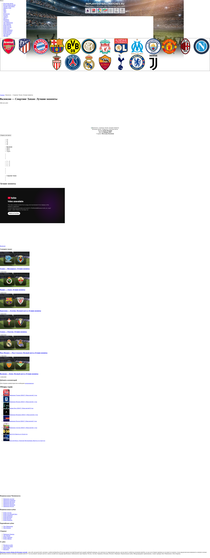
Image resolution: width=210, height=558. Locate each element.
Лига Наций (6, 34)
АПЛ (4, 12)
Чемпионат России (8, 506)
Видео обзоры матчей (9, 5)
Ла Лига (5, 15)
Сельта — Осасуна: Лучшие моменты (13, 332)
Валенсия (2, 246)
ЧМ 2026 (5, 36)
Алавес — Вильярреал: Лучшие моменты (15, 269)
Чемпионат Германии (9, 500)
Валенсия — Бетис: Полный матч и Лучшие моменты (19, 374)
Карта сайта (6, 548)
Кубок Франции (7, 520)
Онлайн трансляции (9, 6)
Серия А (5, 16)
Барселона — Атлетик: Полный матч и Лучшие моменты (20, 311)
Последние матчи (8, 3)
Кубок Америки (7, 537)
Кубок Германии (8, 30)
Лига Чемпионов (8, 22)
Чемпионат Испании (9, 502)
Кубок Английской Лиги (10, 514)
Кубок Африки (7, 538)
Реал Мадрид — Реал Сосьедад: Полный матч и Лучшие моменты (23, 353)
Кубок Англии (7, 27)
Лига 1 (5, 18)
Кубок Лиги (6, 28)
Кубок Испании (7, 31)
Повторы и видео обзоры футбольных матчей (13, 552)
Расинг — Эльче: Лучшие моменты (12, 290)
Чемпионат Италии (8, 503)
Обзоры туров (7, 8)
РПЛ (4, 9)
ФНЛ (4, 11)
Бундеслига (6, 14)
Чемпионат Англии (8, 499)
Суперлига (6, 21)
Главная (2, 95)
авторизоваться (29, 383)
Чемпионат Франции (9, 505)
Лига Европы (7, 24)
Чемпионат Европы (8, 534)
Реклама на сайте (8, 545)
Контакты (6, 549)
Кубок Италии (7, 33)
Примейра (6, 19)
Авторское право (8, 546)
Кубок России (7, 25)
